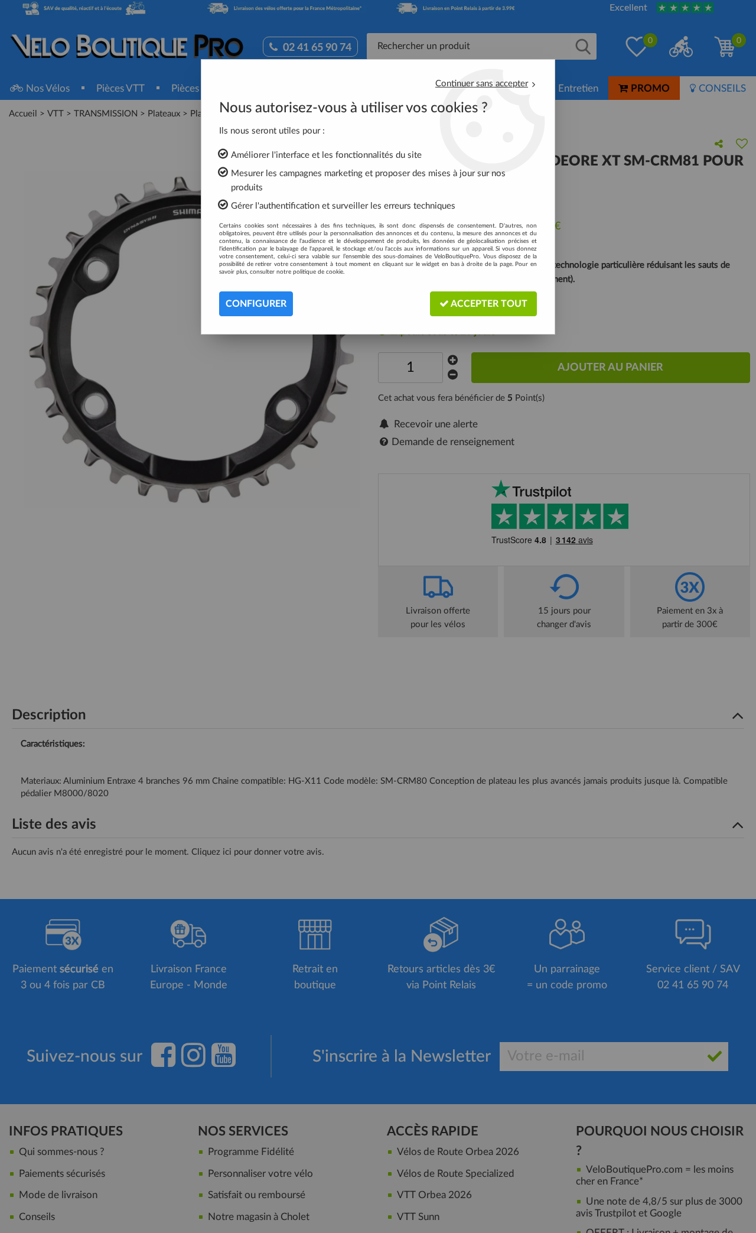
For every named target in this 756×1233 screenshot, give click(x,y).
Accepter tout (488, 304)
